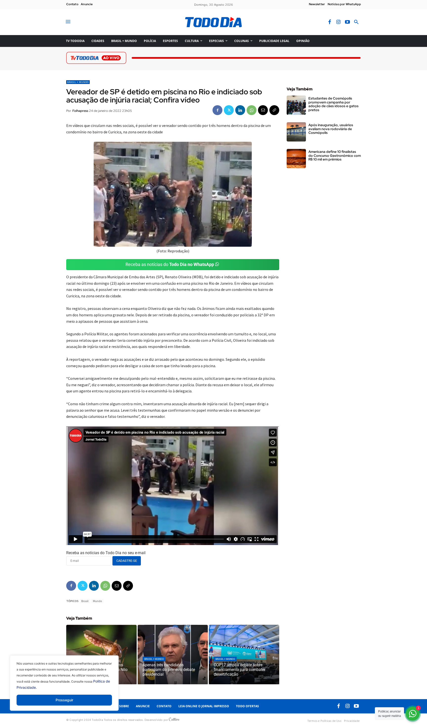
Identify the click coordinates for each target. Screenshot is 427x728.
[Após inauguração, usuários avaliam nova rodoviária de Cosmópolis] (296, 132)
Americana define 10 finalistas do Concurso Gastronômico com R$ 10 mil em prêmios (334, 155)
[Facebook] (329, 22)
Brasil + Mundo (78, 82)
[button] (356, 22)
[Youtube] (347, 22)
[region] (64, 686)
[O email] (263, 110)
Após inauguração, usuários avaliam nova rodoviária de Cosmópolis (330, 129)
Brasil (84, 601)
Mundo (97, 601)
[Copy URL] (274, 110)
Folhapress (80, 111)
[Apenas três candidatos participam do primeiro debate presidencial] (173, 655)
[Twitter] (229, 110)
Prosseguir (64, 700)
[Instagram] (338, 22)
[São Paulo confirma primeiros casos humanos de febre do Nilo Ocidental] (101, 655)
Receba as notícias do (170, 264)
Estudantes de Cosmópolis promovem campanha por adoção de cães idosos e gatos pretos (333, 104)
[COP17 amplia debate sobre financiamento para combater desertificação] (244, 655)
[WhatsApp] (251, 110)
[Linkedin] (240, 110)
